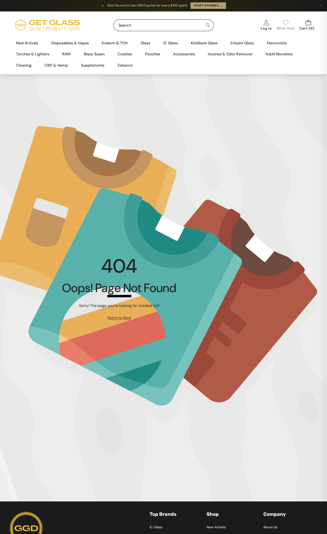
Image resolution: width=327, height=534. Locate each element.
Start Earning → (208, 5)
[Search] (208, 25)
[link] (286, 25)
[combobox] (164, 25)
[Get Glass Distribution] (47, 25)
